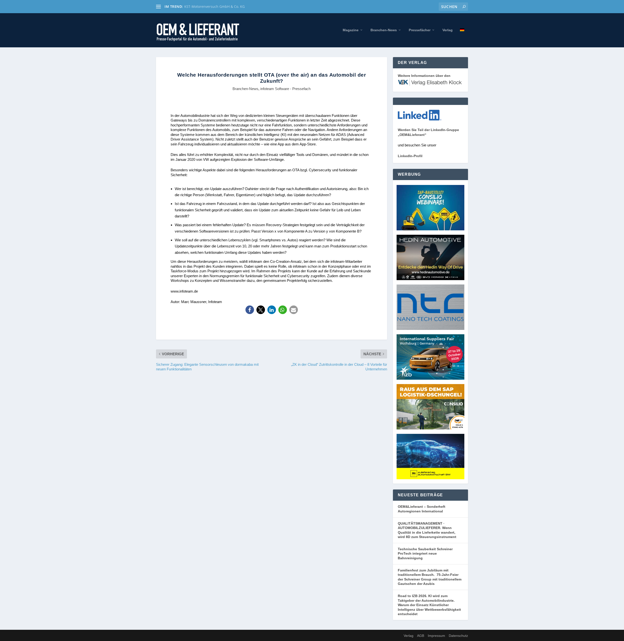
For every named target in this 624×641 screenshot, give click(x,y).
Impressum (436, 636)
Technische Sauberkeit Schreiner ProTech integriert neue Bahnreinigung (425, 553)
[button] (249, 309)
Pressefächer (419, 30)
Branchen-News (383, 30)
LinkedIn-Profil (410, 156)
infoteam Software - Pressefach (285, 89)
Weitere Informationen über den (424, 76)
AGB (420, 636)
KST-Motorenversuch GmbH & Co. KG (214, 6)
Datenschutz (458, 636)
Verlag (447, 30)
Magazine (351, 30)
